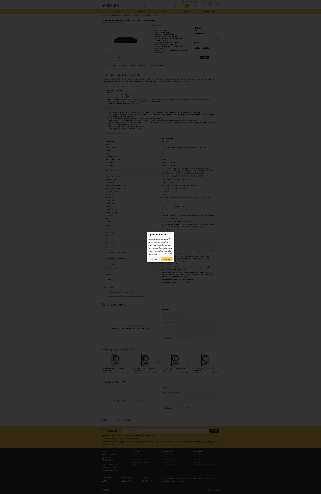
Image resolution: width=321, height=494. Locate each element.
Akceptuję (167, 259)
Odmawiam (154, 259)
